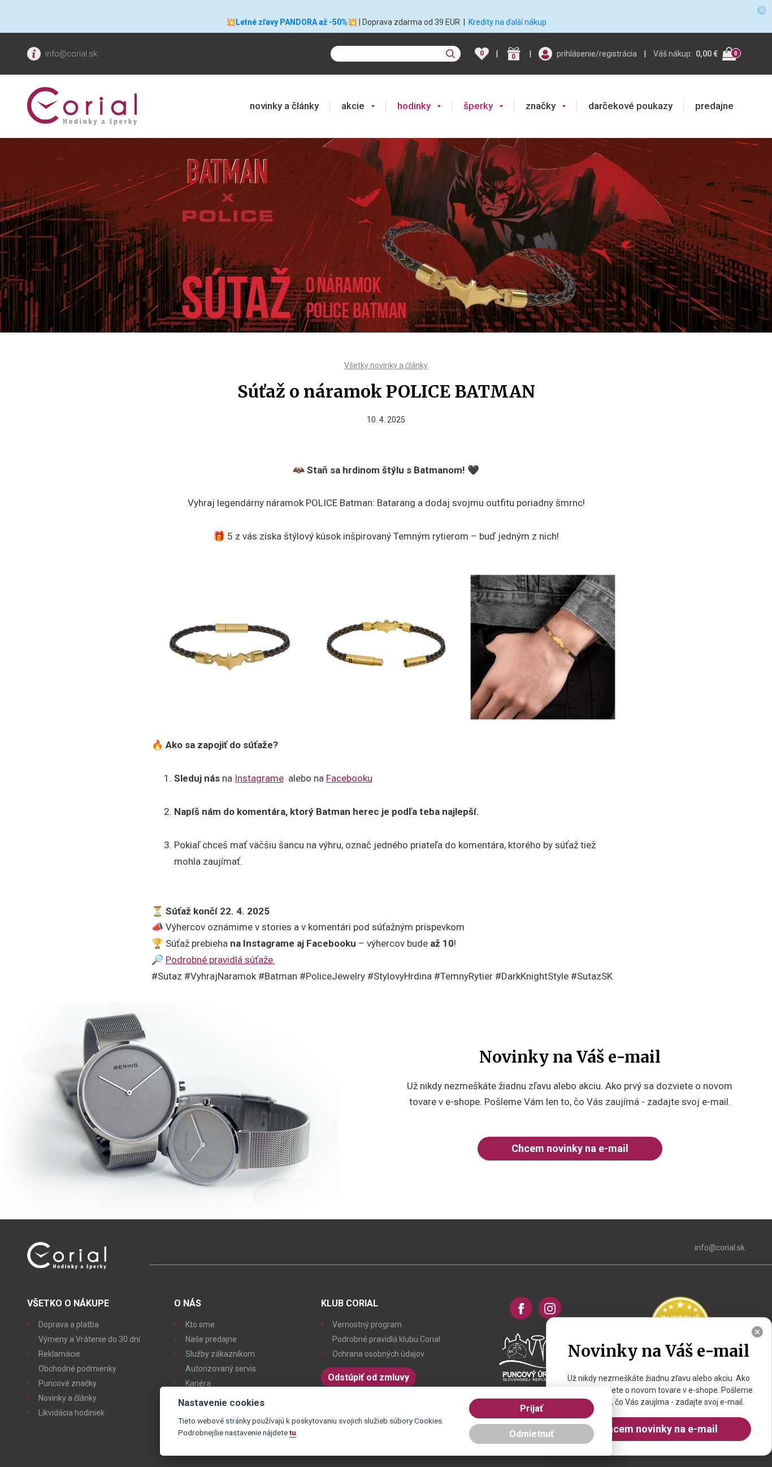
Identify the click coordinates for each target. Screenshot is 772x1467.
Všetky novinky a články (386, 365)
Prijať (531, 1408)
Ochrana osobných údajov (378, 1353)
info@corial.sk (71, 53)
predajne (714, 105)
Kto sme (200, 1324)
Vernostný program (367, 1324)
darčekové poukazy (630, 105)
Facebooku (349, 778)
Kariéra (198, 1383)
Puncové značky (67, 1383)
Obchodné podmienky (77, 1368)
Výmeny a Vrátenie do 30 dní (89, 1339)
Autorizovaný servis (220, 1368)
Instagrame (259, 778)
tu (292, 1432)
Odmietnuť (531, 1434)
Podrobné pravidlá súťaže (220, 959)
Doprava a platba (68, 1324)
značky (541, 105)
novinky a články (284, 105)
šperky (478, 105)
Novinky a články (67, 1398)
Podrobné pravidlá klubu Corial (386, 1339)
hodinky (414, 105)
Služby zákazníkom (220, 1353)
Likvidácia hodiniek (71, 1412)
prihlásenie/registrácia (597, 53)
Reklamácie (59, 1353)
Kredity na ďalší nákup (508, 22)
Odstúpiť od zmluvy (368, 1377)
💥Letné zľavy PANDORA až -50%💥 (291, 22)
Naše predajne (211, 1339)
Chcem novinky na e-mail (569, 1148)
